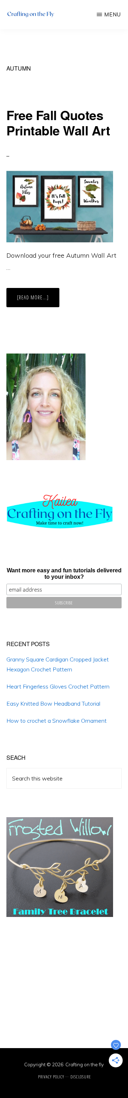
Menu (112, 14)
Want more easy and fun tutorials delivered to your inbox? (64, 573)
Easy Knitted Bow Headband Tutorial (53, 703)
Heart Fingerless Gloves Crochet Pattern (58, 686)
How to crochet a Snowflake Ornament (56, 720)
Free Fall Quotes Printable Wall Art (58, 122)
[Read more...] (38, 300)
